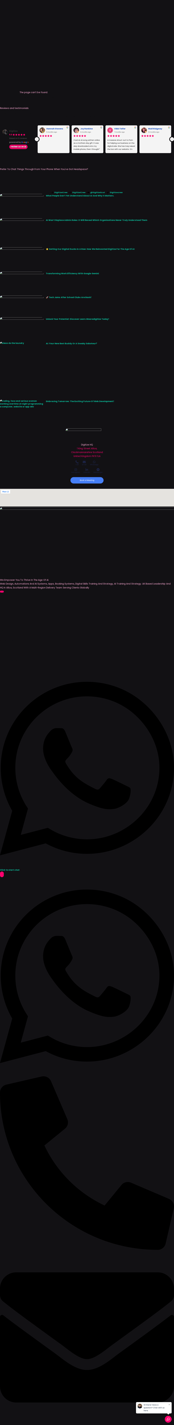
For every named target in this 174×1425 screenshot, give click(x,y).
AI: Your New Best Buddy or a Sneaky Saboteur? (71, 343)
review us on (17, 146)
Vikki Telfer (119, 128)
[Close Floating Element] (2, 592)
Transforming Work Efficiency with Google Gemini (72, 273)
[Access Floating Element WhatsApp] (87, 1074)
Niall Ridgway (155, 128)
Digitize (13, 130)
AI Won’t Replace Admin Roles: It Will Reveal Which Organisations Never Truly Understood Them (96, 220)
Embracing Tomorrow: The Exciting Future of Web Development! (80, 401)
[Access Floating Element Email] (87, 1423)
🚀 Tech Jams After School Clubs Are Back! (69, 297)
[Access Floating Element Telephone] (87, 1249)
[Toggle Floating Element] (2, 874)
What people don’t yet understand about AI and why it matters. (80, 195)
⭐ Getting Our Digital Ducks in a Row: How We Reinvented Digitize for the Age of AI (90, 249)
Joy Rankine (86, 128)
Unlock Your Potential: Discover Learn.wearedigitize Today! (77, 319)
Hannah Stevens (54, 128)
